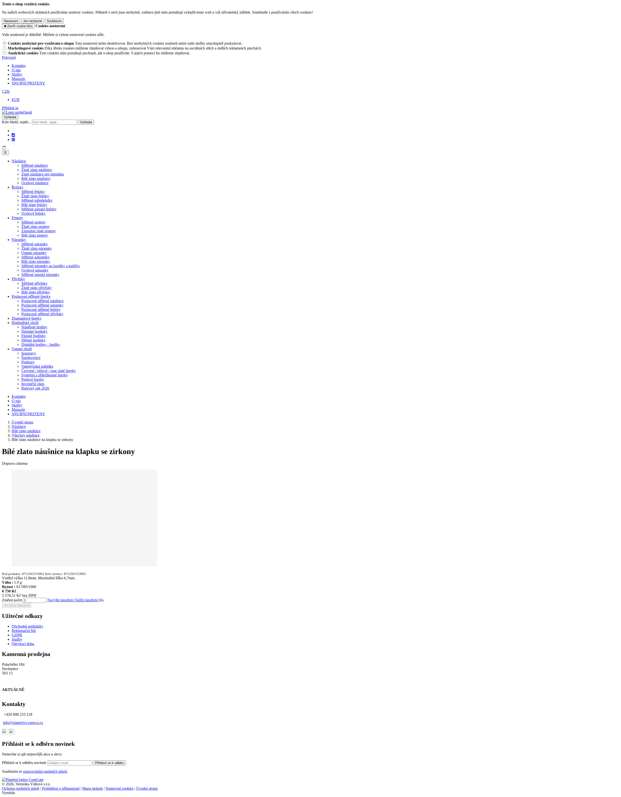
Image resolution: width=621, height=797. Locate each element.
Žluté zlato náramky (36, 248)
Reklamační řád (24, 631)
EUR (16, 100)
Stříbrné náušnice (34, 165)
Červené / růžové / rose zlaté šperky (48, 371)
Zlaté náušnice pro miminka (42, 174)
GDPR (17, 635)
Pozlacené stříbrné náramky (42, 305)
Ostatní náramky (34, 253)
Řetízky (18, 187)
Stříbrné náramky (34, 244)
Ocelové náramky (35, 270)
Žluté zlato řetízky (35, 196)
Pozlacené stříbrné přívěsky (42, 314)
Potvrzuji (9, 57)
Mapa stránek (92, 788)
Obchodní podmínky (27, 626)
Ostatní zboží (22, 349)
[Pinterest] (13, 139)
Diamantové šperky (26, 318)
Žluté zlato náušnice (36, 170)
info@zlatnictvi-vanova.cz (23, 723)
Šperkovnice (31, 358)
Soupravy (28, 353)
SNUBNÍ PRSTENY (28, 83)
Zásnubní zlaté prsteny (38, 231)
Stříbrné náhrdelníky (37, 200)
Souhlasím (54, 21)
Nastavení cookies (119, 788)
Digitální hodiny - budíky (40, 344)
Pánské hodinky (33, 336)
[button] (6, 91)
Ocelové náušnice (35, 183)
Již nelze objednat (16, 605)
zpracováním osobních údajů (45, 771)
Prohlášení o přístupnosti (61, 788)
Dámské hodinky (34, 331)
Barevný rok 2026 (35, 388)
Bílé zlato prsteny (34, 235)
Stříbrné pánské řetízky (39, 209)
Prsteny (17, 218)
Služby (17, 74)
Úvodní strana (147, 788)
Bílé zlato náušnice (35, 178)
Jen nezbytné (32, 21)
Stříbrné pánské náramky (40, 275)
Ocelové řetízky (33, 213)
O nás (16, 70)
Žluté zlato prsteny (35, 226)
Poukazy (28, 362)
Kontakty (19, 66)
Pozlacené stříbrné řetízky (41, 309)
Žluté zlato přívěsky (36, 288)
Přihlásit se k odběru (109, 763)
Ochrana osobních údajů (20, 788)
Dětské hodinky (33, 340)
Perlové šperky (32, 379)
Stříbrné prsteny (33, 222)
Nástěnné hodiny (34, 327)
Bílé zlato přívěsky (35, 292)
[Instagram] (13, 135)
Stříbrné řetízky (33, 192)
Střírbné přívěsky (34, 283)
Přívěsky (18, 279)
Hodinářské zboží (25, 323)
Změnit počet (12, 600)
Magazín (18, 79)
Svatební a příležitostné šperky (44, 375)
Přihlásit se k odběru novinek (24, 763)
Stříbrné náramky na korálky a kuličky (50, 266)
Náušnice (19, 161)
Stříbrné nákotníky (35, 257)
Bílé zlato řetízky (34, 205)
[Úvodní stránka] (17, 112)
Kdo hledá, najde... (16, 122)
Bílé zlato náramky (35, 261)
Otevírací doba (23, 644)
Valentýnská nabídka (37, 366)
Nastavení (11, 21)
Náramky (19, 240)
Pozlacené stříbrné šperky (31, 296)
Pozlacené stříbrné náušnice (42, 301)
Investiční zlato (32, 384)
